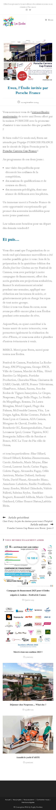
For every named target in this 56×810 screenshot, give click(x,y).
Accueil (8, 800)
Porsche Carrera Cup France (20, 151)
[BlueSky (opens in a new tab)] (29, 10)
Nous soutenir (29, 800)
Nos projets (17, 800)
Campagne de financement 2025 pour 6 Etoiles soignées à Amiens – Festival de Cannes (28, 592)
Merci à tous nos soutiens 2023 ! (28, 651)
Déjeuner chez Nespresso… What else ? (28, 704)
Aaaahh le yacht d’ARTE (28, 757)
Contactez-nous (42, 800)
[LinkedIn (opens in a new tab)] (26, 10)
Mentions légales (28, 802)
